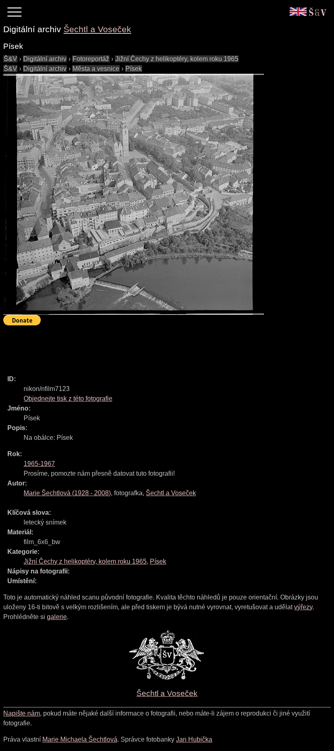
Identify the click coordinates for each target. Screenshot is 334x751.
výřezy (303, 607)
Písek (133, 68)
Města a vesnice (96, 68)
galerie (57, 616)
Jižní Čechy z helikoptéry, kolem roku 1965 (176, 58)
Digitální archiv (44, 58)
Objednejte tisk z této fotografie (68, 398)
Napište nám (21, 713)
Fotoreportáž (91, 58)
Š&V (10, 58)
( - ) (67, 493)
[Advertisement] (151, 346)
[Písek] (133, 194)
